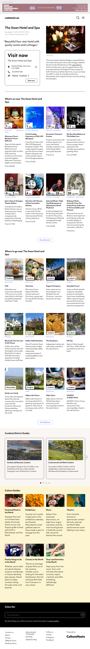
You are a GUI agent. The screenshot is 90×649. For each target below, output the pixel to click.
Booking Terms (10, 643)
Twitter (49, 634)
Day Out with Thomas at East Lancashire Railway (33, 203)
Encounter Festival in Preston (54, 135)
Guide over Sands (11, 393)
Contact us (9, 632)
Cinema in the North (34, 559)
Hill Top (70, 341)
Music (48, 510)
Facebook (23, 75)
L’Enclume (29, 286)
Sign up (82, 615)
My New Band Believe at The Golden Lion (76, 135)
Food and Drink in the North (13, 511)
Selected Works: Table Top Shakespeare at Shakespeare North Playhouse (54, 204)
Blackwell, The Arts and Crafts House (14, 342)
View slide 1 (40, 482)
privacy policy (53, 621)
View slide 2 (43, 482)
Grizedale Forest (73, 286)
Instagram (50, 637)
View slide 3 (46, 482)
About (7, 635)
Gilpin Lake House (32, 395)
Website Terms (10, 641)
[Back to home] (12, 18)
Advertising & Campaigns (31, 633)
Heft (6, 286)
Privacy (8, 638)
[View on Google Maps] (36, 67)
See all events (45, 240)
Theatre (70, 510)
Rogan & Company (53, 286)
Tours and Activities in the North (55, 560)
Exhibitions (30, 510)
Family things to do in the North (13, 560)
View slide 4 (49, 482)
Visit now (31, 81)
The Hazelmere (52, 341)
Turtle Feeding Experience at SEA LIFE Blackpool (34, 136)
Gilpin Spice (50, 395)
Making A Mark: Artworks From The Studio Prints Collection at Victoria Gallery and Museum (76, 205)
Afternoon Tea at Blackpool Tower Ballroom (11, 138)
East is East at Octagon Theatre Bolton (14, 202)
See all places (45, 422)
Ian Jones (8, 32)
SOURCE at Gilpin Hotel (72, 396)
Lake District (76, 65)
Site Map (29, 637)
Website (15, 75)
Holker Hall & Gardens (34, 341)
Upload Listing (31, 640)
